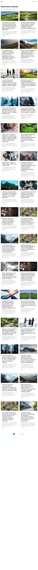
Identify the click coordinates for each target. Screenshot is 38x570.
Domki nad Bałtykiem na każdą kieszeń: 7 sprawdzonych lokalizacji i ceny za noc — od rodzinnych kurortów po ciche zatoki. (28, 331)
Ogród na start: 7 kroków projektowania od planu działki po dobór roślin (9, 164)
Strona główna (34, 1)
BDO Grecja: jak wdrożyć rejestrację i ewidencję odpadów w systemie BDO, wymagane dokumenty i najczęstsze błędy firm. (8, 221)
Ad (1, 1)
